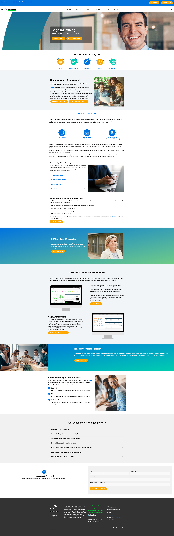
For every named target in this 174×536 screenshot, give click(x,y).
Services (78, 9)
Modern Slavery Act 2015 (94, 506)
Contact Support (154, 2)
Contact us (114, 216)
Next (128, 244)
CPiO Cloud (89, 380)
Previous (46, 244)
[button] (113, 527)
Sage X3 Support (81, 360)
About (107, 9)
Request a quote (58, 38)
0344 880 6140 (13, 2)
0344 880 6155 (118, 517)
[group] (87, 246)
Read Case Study (58, 251)
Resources (98, 9)
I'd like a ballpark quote (59, 101)
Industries (88, 9)
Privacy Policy (91, 508)
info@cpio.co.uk (110, 519)
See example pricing (74, 38)
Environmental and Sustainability (95, 512)
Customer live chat (167, 2)
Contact (116, 9)
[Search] (172, 9)
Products (69, 9)
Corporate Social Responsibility (95, 510)
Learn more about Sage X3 (78, 101)
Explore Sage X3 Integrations (58, 332)
